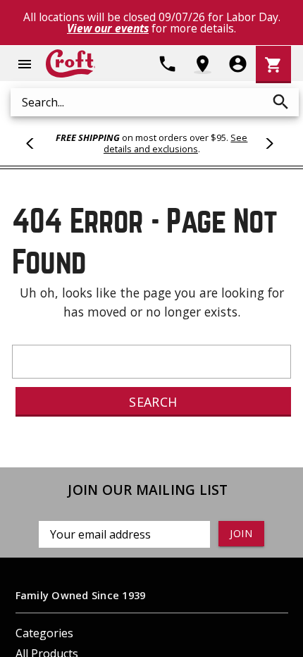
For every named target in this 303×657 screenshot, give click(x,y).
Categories (44, 633)
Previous (36, 143)
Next (267, 143)
